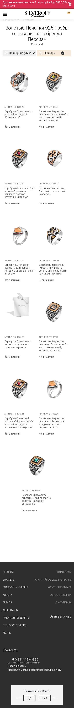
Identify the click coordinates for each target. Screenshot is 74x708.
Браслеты (9, 579)
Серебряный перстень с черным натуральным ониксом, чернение (17, 344)
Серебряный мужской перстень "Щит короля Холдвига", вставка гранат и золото (19, 269)
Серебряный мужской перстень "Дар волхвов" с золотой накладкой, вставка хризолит (53, 116)
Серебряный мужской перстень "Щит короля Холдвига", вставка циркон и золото (51, 422)
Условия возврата (59, 587)
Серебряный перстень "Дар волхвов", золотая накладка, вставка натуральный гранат (19, 192)
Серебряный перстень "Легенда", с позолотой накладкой (52, 191)
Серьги (7, 602)
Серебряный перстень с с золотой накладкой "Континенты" (18, 114)
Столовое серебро (15, 625)
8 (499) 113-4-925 (25, 659)
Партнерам (64, 572)
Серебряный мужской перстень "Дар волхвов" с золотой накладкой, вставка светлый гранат (19, 422)
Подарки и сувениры (16, 617)
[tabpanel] (19, 81)
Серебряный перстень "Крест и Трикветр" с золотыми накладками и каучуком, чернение (53, 269)
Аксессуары (10, 610)
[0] (66, 14)
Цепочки (8, 572)
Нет (44, 698)
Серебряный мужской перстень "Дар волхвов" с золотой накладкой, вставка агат (36, 499)
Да (29, 698)
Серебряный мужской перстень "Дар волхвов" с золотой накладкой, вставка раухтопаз (53, 346)
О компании (63, 602)
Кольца (7, 595)
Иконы (7, 633)
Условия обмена (60, 595)
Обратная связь (17, 665)
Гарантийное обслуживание (52, 579)
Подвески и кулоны (15, 587)
